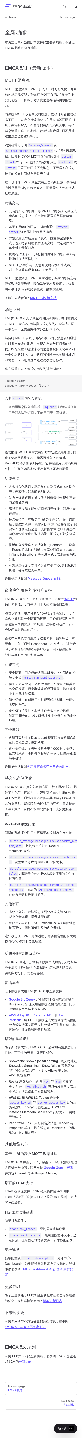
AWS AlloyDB (19, 1015)
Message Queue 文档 (44, 578)
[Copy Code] (76, 381)
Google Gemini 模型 (58, 1168)
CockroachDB (43, 1015)
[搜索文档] (64, 6)
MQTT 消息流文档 (43, 298)
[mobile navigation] (75, 6)
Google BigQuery (22, 999)
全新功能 (25, 1362)
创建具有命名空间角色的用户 (47, 766)
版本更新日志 (52, 1301)
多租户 (69, 599)
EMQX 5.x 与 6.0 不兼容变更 (25, 1327)
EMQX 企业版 (22, 6)
